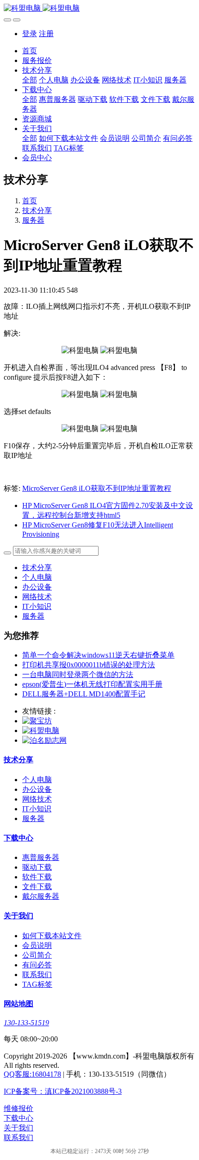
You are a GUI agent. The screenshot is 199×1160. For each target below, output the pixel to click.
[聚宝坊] (37, 721)
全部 (29, 80)
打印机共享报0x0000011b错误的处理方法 (88, 665)
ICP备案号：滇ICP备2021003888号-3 (63, 1091)
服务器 (33, 220)
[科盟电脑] (99, 8)
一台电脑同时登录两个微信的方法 (77, 674)
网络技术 (37, 597)
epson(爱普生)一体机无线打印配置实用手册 (92, 684)
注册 (46, 34)
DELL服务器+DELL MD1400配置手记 (83, 694)
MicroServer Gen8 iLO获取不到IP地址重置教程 (96, 488)
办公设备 (37, 587)
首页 (29, 51)
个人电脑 (37, 577)
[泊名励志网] (44, 740)
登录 (29, 34)
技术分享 (37, 210)
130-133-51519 (26, 1023)
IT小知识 (36, 606)
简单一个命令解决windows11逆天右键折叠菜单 (98, 655)
